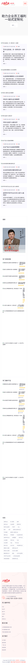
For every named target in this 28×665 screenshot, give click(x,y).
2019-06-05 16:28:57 (10, 167)
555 (18, 73)
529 (19, 96)
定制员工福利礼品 (14, 532)
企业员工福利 (15, 550)
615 (18, 167)
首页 (13, 25)
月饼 (9, 529)
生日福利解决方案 (6, 629)
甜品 (13, 553)
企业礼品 (12, 545)
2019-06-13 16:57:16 (9, 73)
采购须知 (4, 647)
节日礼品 (17, 542)
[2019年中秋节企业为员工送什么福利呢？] (10, 186)
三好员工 (17, 660)
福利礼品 (6, 534)
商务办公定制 (6, 550)
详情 (4, 63)
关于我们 (4, 640)
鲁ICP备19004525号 (16, 662)
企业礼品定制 (19, 553)
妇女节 (3, 609)
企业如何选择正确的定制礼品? (12, 170)
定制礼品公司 (15, 548)
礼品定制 (12, 524)
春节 (3, 616)
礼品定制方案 (19, 534)
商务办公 (4, 619)
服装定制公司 (6, 553)
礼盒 (11, 542)
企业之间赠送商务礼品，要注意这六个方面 (24, 293)
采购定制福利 (6, 558)
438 (18, 119)
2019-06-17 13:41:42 (9, 46)
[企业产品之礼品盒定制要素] (7, 140)
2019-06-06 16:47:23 (10, 96)
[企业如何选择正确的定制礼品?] (8, 163)
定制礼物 (19, 524)
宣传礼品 (20, 537)
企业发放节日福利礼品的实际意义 (22, 277)
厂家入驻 (4, 645)
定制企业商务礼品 (17, 529)
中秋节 (13, 527)
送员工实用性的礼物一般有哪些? (22, 270)
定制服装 (14, 537)
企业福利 (6, 540)
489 (18, 46)
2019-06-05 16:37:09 (10, 144)
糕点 (5, 529)
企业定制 (6, 542)
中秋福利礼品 (19, 545)
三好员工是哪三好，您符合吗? (21, 306)
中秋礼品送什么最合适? (10, 122)
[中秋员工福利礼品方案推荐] (7, 92)
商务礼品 (6, 524)
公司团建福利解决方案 (7, 627)
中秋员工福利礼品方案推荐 (11, 99)
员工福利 (12, 521)
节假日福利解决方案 (6, 632)
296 (19, 144)
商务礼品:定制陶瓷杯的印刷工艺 (21, 283)
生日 (3, 606)
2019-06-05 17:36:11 (9, 119)
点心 (19, 527)
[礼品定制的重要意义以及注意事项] (8, 69)
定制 (18, 521)
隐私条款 (4, 642)
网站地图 (23, 662)
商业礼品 (6, 545)
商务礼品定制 (6, 527)
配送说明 (4, 650)
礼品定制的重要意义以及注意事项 (13, 76)
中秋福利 (12, 534)
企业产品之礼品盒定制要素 (11, 147)
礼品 (18, 540)
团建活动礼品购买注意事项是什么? (22, 263)
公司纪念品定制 (16, 556)
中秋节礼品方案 (7, 556)
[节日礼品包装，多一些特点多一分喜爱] (9, 43)
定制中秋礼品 (6, 537)
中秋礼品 (12, 540)
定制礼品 (6, 521)
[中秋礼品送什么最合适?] (6, 115)
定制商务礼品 (15, 558)
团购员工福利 (6, 548)
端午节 (3, 611)
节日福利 (6, 532)
